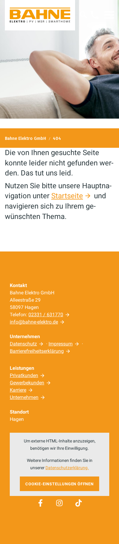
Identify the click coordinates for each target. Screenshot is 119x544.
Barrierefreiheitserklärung (37, 351)
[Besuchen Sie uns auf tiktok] (78, 503)
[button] (109, 15)
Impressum (61, 344)
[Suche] (83, 15)
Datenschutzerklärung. (67, 467)
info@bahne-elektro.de (34, 322)
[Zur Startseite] (40, 15)
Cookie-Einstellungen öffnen (59, 484)
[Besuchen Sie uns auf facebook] (40, 503)
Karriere (18, 390)
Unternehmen (24, 397)
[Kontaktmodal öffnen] (94, 15)
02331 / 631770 (45, 314)
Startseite (67, 196)
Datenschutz (23, 344)
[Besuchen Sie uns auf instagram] (59, 503)
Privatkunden (24, 375)
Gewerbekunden (27, 383)
